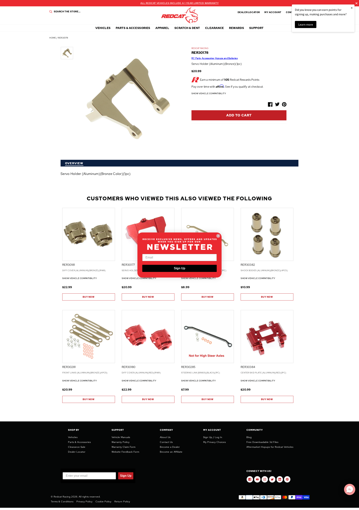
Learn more (305, 24)
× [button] (352, 7)
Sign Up (179, 268)
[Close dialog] (218, 236)
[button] (349, 489)
